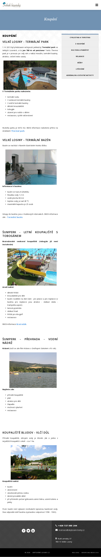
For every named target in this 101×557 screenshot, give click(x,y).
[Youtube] (33, 531)
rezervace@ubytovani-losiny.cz (71, 530)
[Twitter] (28, 531)
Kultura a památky (80, 50)
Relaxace (80, 56)
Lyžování (80, 69)
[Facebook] (23, 531)
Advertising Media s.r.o (90, 552)
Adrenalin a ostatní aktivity (80, 75)
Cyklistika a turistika (80, 37)
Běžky (80, 63)
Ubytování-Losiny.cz (41, 552)
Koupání (81, 44)
